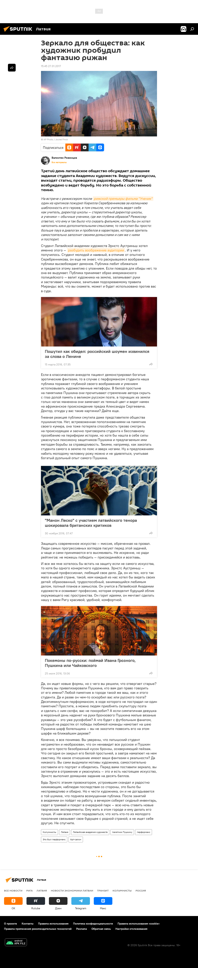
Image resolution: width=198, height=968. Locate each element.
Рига (29, 890)
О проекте (10, 923)
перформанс (143, 832)
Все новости (13, 890)
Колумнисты (49, 832)
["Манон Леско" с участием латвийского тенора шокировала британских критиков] (99, 490)
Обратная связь (101, 929)
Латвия (64, 832)
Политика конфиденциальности (93, 923)
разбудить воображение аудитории (96, 250)
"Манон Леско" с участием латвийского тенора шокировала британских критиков (91, 523)
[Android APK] (16, 942)
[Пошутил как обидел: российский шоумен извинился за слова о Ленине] (99, 322)
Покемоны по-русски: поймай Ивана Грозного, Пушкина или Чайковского (90, 663)
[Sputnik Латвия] (19, 32)
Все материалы (59, 162)
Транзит (103, 890)
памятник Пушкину (122, 832)
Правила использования (53, 923)
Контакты (27, 923)
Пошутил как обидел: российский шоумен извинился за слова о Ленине (97, 354)
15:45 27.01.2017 (51, 66)
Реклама (81, 929)
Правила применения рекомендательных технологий (38, 929)
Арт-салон (75, 839)
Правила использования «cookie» (139, 923)
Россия (141, 890)
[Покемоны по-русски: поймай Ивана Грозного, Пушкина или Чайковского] (99, 631)
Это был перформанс (54, 839)
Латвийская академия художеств (90, 832)
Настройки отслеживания (131, 929)
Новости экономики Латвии (72, 890)
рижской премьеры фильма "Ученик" (123, 198)
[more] (151, 364)
